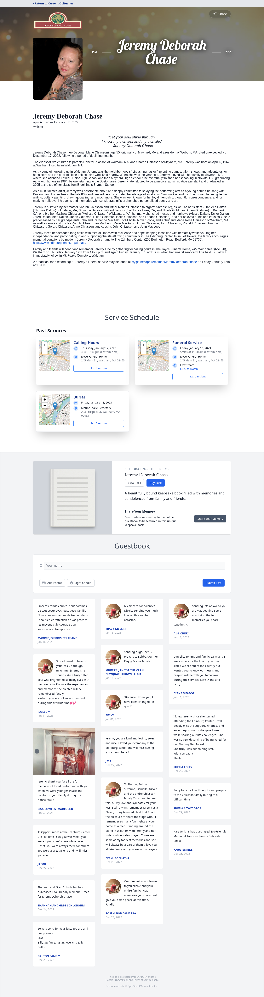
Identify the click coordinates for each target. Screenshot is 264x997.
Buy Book (156, 483)
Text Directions (99, 368)
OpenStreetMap (136, 986)
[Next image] (91, 751)
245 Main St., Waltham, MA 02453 (103, 360)
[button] (55, 351)
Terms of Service (143, 980)
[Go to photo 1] (63, 772)
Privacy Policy (121, 980)
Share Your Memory (210, 519)
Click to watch (189, 369)
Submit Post (213, 583)
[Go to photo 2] (65, 772)
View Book (134, 483)
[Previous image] (37, 751)
